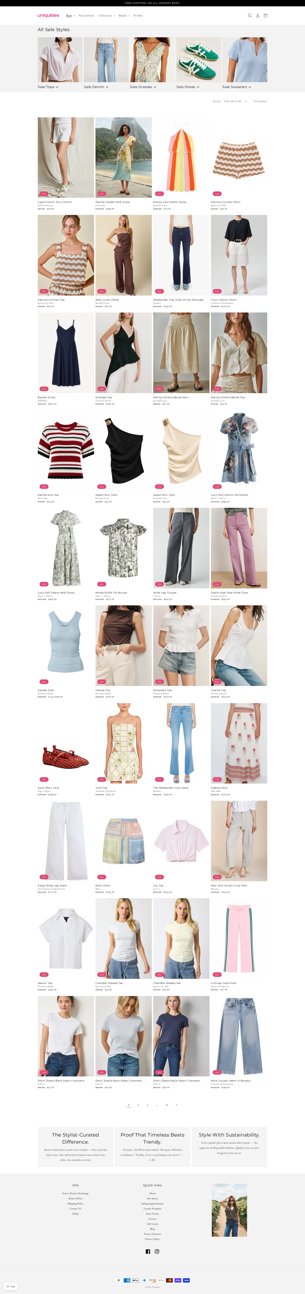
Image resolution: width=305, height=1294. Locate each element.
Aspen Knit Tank (106, 495)
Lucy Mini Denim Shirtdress (229, 495)
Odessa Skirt (219, 788)
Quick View (66, 193)
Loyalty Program (152, 1208)
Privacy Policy (152, 1239)
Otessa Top (102, 690)
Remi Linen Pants (107, 300)
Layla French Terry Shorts (55, 202)
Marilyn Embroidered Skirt (171, 397)
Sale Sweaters (234, 87)
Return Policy (75, 1198)
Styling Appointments (152, 1203)
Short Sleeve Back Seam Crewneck (61, 1080)
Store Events (152, 1213)
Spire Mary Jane (48, 788)
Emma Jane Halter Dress (169, 202)
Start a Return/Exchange (76, 1193)
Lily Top (158, 885)
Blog (152, 1229)
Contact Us (76, 1208)
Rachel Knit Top (48, 495)
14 (166, 1104)
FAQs (76, 1213)
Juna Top (101, 788)
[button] (70, 16)
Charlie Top (218, 690)
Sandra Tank (46, 690)
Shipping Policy (76, 1203)
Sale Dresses (141, 87)
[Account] (258, 15)
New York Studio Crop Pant (229, 885)
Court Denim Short (224, 300)
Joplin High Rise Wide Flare (229, 592)
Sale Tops (46, 87)
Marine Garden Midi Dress (112, 202)
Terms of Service (152, 1234)
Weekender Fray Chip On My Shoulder (178, 300)
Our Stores (152, 1198)
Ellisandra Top (162, 690)
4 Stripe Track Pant (224, 983)
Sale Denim (94, 87)
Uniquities (156, 1287)
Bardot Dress (47, 397)
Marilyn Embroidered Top (228, 397)
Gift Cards (152, 1224)
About (152, 1193)
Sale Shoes (185, 87)
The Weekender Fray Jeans (171, 788)
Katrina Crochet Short (225, 202)
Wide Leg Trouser (165, 592)
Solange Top (103, 397)
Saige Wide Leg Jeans (52, 885)
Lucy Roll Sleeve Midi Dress (56, 592)
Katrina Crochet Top (51, 300)
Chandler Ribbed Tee (109, 983)
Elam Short (102, 885)
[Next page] (176, 1105)
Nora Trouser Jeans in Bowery (231, 1080)
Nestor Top (45, 983)
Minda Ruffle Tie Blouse (111, 592)
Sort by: (217, 101)
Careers (152, 1219)
